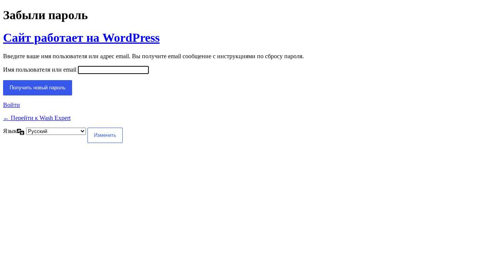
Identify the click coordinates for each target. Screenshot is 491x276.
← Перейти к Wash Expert (37, 118)
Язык (10, 131)
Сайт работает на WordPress (81, 37)
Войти (11, 105)
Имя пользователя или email (39, 69)
